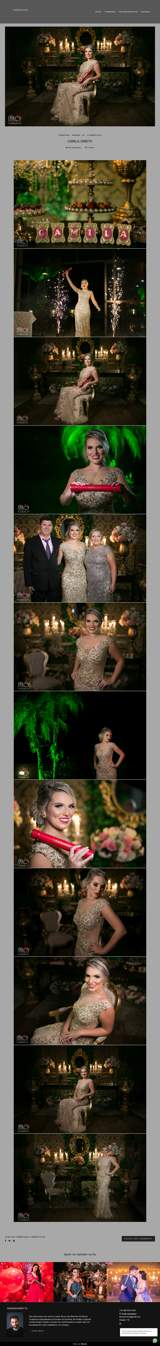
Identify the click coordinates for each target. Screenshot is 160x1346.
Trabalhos (110, 12)
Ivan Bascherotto (128, 12)
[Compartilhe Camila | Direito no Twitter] (9, 1241)
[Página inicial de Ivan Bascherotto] (20, 12)
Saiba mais (38, 1331)
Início (98, 12)
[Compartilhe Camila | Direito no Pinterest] (14, 1241)
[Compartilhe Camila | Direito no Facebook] (5, 1241)
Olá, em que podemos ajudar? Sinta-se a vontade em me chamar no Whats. (136, 1332)
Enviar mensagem (129, 1314)
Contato (145, 12)
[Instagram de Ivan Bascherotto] (120, 1324)
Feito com (80, 1344)
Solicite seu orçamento (138, 1239)
